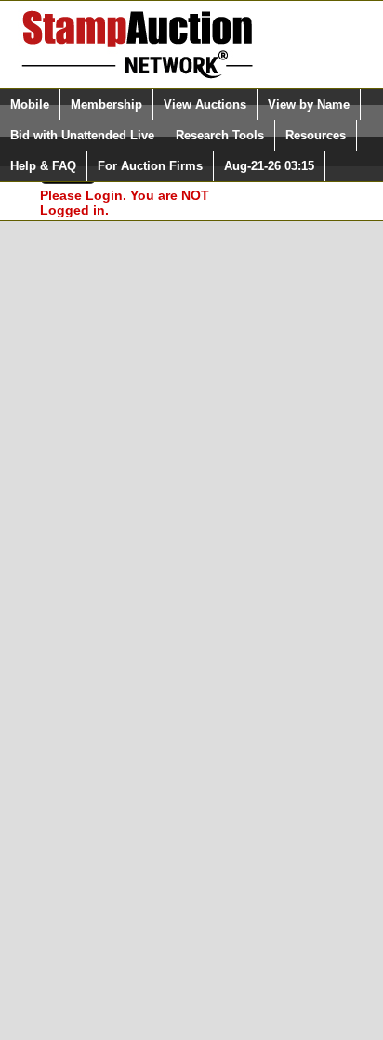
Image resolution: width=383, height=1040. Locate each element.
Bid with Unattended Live (82, 135)
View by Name (309, 105)
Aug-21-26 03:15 (269, 166)
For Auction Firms (150, 166)
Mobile (29, 105)
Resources (315, 135)
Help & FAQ (43, 166)
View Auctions (205, 105)
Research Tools (220, 135)
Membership (106, 105)
